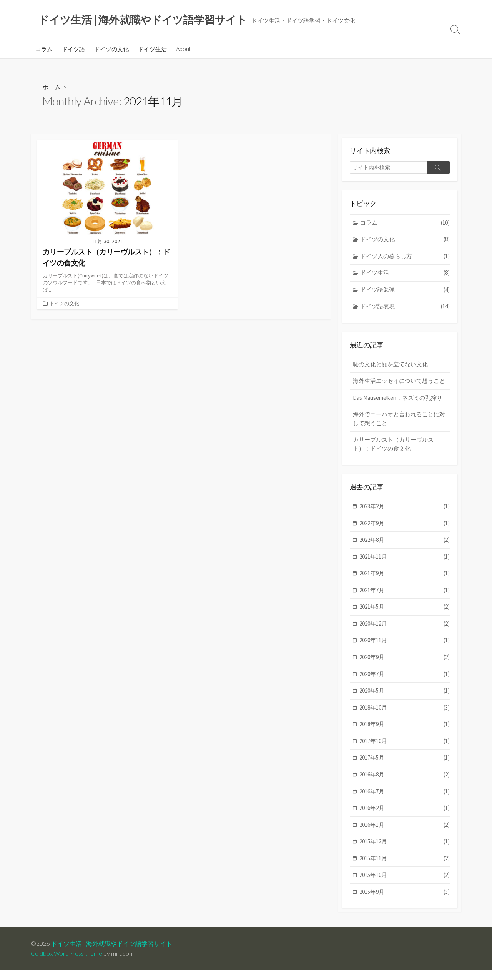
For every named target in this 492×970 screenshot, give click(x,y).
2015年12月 (404, 841)
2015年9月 (404, 891)
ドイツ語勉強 (405, 289)
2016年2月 (404, 807)
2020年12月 (404, 623)
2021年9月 (404, 573)
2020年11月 (404, 640)
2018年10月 (404, 707)
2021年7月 (404, 590)
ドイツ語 (73, 48)
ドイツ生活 (152, 48)
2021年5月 (404, 606)
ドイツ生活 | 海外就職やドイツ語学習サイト (111, 943)
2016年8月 (404, 774)
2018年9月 (404, 724)
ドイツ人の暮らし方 (405, 256)
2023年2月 (404, 506)
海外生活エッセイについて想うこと (399, 380)
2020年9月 (404, 657)
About (183, 48)
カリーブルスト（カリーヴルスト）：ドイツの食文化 (393, 444)
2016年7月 (404, 791)
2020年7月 (404, 674)
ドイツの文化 (111, 48)
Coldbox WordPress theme (66, 953)
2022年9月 (404, 523)
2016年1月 (404, 824)
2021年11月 (404, 556)
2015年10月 (404, 874)
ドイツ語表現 (405, 306)
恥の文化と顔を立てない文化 (390, 364)
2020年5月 (404, 690)
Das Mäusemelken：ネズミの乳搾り (397, 397)
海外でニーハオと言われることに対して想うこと (399, 419)
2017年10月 (404, 741)
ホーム (51, 86)
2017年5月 (404, 757)
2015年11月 (404, 858)
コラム (44, 48)
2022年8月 (404, 539)
